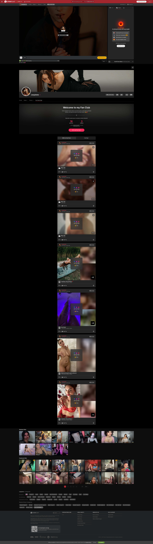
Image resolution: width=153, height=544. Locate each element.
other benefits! (123, 43)
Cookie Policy (88, 542)
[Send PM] (131, 95)
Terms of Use (79, 516)
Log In (149, 1)
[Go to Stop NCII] (54, 537)
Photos (40, 4)
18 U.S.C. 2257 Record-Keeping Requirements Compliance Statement (110, 537)
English (55, 512)
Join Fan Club (77, 130)
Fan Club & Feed (38, 100)
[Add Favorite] (21, 57)
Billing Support (110, 516)
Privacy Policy (79, 514)
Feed (45, 4)
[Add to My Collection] (93, 172)
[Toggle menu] (2, 1)
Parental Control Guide (81, 523)
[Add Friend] (126, 95)
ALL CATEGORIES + (38, 507)
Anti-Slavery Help (80, 525)
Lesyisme (63, 142)
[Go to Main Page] (10, 1)
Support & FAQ (110, 514)
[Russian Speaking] (26, 494)
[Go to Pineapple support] (48, 537)
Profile (30, 4)
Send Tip (65, 171)
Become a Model (96, 514)
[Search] (85, 1)
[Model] (132, 67)
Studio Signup (95, 516)
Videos (35, 4)
